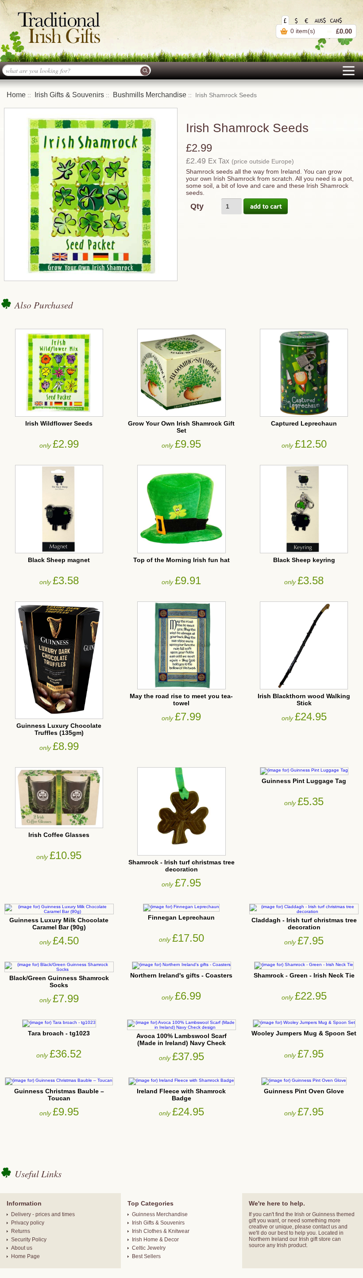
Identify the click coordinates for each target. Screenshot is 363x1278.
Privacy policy (27, 1223)
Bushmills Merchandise (149, 95)
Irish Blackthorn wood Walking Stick (304, 699)
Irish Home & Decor (155, 1239)
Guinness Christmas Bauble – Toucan (59, 1095)
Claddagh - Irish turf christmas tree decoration (304, 924)
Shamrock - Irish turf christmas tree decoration (181, 866)
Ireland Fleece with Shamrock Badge (181, 1095)
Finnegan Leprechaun (181, 917)
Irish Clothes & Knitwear (160, 1231)
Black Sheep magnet (59, 559)
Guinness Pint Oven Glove (304, 1091)
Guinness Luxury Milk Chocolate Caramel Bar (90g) (58, 924)
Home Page (25, 1256)
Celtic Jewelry (149, 1248)
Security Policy (28, 1239)
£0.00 (344, 31)
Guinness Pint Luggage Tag (304, 780)
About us (21, 1248)
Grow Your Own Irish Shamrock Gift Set (181, 427)
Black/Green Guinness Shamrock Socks (59, 981)
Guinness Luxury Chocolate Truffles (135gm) (58, 729)
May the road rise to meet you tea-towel (181, 699)
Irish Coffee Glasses (58, 834)
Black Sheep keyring (304, 559)
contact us (325, 1227)
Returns (20, 1231)
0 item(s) (302, 30)
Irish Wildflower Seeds (59, 423)
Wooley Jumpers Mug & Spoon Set (303, 1033)
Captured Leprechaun (304, 423)
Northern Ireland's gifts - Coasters (181, 975)
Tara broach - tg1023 (59, 1033)
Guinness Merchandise (160, 1214)
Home (16, 95)
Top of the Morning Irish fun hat (181, 559)
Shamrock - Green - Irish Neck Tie (304, 975)
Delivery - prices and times (43, 1214)
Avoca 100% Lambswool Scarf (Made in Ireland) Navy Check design (181, 1043)
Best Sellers (146, 1256)
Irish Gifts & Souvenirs (69, 95)
